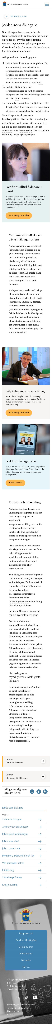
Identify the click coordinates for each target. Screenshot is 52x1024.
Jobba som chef (10, 841)
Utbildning (8, 870)
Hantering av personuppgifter (21, 1005)
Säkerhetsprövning (12, 877)
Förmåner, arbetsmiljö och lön (18, 856)
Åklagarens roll (26, 934)
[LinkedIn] (17, 997)
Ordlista (11, 1015)
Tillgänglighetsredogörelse (19, 1008)
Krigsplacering (9, 885)
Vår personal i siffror (13, 863)
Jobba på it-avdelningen (15, 834)
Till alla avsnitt (15, 483)
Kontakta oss (13, 1011)
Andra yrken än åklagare (15, 827)
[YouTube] (35, 997)
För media (26, 960)
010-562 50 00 (12, 793)
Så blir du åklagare (12, 820)
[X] (31, 791)
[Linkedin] (44, 791)
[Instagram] (26, 997)
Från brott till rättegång (26, 940)
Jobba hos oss (26, 954)
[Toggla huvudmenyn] (47, 4)
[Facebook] (37, 791)
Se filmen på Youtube (19, 216)
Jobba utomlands (11, 849)
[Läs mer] (43, 761)
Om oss (26, 967)
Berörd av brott (26, 947)
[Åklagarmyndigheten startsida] (15, 4)
